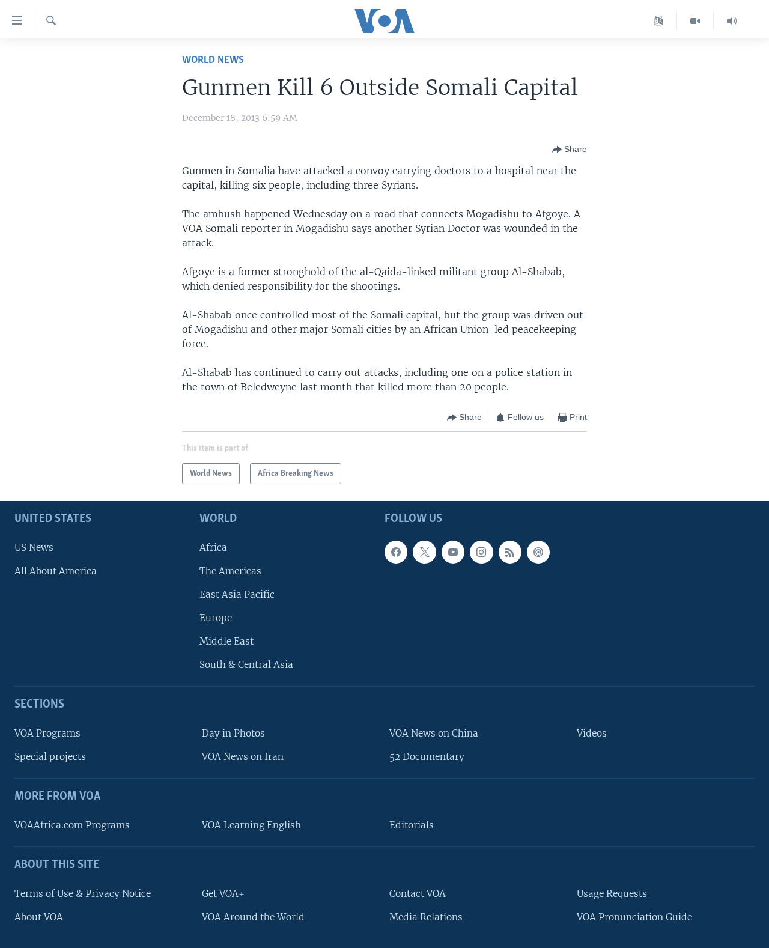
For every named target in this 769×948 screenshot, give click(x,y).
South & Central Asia (246, 664)
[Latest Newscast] (732, 21)
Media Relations (426, 917)
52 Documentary (426, 756)
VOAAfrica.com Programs (72, 825)
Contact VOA (417, 893)
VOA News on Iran (243, 756)
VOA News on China (433, 733)
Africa (213, 547)
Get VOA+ (223, 893)
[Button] (569, 149)
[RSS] (510, 552)
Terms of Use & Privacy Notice (82, 893)
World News (213, 60)
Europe (215, 618)
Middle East (226, 641)
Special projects (50, 756)
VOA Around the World (253, 917)
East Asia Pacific (237, 594)
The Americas (230, 571)
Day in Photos (233, 733)
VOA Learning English (251, 825)
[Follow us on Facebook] (395, 552)
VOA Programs (47, 733)
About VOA (38, 917)
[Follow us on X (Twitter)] (424, 552)
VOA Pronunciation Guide (634, 917)
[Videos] (695, 21)
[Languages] (658, 21)
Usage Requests (612, 893)
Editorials (411, 825)
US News (33, 547)
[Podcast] (538, 552)
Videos (592, 733)
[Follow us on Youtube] (453, 552)
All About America (55, 571)
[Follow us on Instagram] (481, 552)
